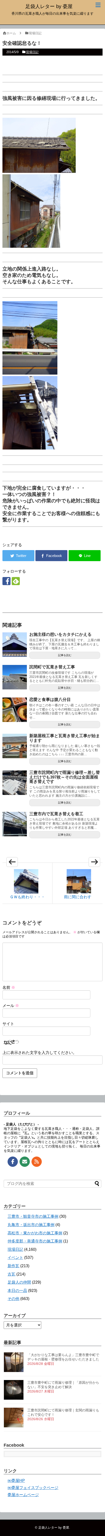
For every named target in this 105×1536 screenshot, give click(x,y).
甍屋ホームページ (23, 1495)
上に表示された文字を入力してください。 (39, 1053)
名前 (8, 987)
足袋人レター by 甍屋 (49, 6)
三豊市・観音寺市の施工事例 (33, 1216)
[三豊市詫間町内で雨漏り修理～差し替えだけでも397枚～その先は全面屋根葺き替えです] (14, 782)
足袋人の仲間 (19, 1282)
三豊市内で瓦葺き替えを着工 (56, 814)
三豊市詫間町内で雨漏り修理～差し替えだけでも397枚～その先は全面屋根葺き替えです (64, 777)
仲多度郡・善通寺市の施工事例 (35, 1241)
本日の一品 (17, 1290)
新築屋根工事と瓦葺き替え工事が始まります (64, 738)
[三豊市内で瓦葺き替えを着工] (14, 824)
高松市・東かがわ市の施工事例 (35, 1233)
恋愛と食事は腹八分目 (50, 699)
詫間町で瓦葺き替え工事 (52, 667)
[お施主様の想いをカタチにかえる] (14, 644)
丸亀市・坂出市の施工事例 (31, 1225)
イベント (15, 1257)
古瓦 (11, 1274)
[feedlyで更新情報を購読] (16, 581)
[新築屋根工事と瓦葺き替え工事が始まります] (14, 746)
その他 (13, 1299)
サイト (8, 1024)
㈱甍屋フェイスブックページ (33, 1488)
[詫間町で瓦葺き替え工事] (14, 677)
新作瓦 (13, 1266)
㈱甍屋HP (16, 1480)
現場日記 (32, 52)
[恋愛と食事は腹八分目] (14, 709)
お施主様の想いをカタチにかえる (60, 634)
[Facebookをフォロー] (6, 581)
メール (10, 1006)
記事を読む (65, 655)
